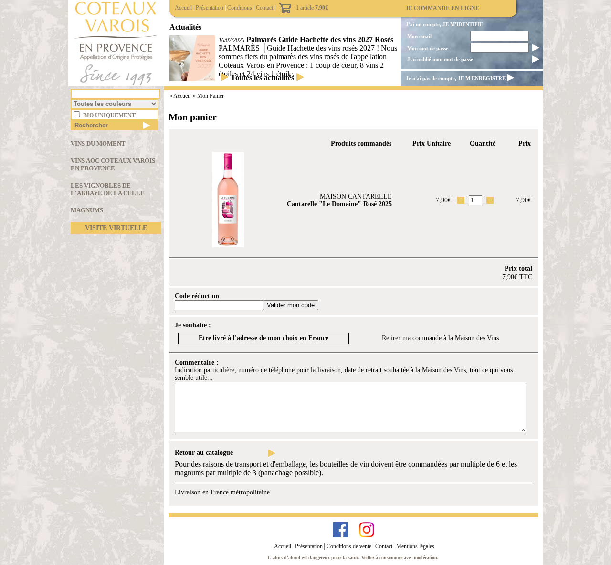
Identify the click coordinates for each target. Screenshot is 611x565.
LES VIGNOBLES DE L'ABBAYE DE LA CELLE (108, 189)
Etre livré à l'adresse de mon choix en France (263, 338)
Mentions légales (415, 546)
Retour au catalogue (204, 452)
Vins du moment (98, 143)
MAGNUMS (87, 210)
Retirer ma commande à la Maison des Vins (440, 338)
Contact (264, 7)
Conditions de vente (349, 546)
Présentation (209, 7)
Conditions (239, 7)
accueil (182, 96)
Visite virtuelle (116, 227)
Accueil (183, 7)
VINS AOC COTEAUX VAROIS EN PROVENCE (113, 164)
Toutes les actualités (262, 77)
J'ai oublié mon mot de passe (440, 59)
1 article (312, 7)
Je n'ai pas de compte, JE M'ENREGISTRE (456, 78)
